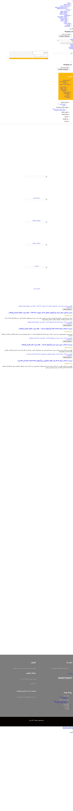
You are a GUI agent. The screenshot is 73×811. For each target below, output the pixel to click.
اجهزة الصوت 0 (63, 697)
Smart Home (66, 705)
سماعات (65, 698)
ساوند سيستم (36, 197)
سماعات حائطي (36, 243)
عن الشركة (66, 707)
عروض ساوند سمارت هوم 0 (60, 701)
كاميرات (36, 266)
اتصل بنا (67, 709)
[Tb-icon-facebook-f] (71, 685)
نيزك (30, 720)
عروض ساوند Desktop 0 (61, 702)
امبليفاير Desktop (36, 220)
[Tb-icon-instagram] (69, 685)
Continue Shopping (64, 36)
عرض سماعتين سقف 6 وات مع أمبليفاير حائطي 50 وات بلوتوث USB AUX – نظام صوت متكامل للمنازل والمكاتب (40, 312)
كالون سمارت (36, 288)
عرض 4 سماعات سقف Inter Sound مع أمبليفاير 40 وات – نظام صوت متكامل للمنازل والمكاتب (45, 328)
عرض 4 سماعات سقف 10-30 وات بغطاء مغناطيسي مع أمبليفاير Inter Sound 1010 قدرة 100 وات (44, 360)
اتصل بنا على (70, 673)
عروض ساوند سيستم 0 (64, 699)
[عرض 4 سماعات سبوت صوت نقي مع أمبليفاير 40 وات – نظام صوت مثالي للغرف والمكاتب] (50, 338)
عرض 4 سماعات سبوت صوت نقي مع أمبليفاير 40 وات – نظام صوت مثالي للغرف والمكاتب (46, 344)
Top (72, 727)
